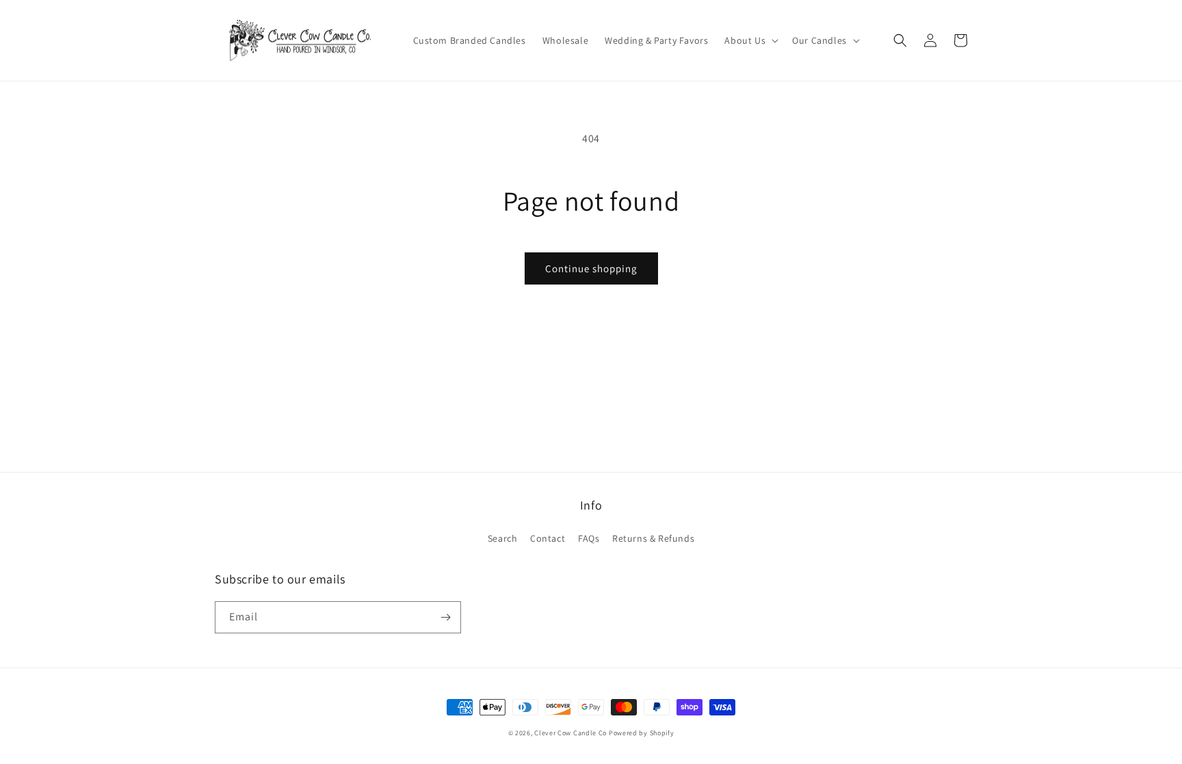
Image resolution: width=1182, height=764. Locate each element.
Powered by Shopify (641, 732)
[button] (750, 40)
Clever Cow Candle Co (570, 732)
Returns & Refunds (653, 538)
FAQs (588, 538)
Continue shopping (591, 268)
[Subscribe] (445, 617)
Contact (547, 538)
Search (503, 538)
